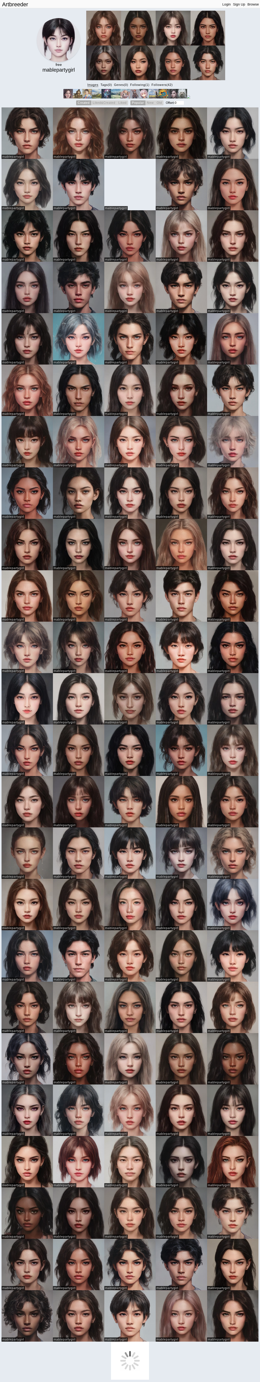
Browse (253, 4)
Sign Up (239, 4)
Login (226, 4)
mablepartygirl (13, 156)
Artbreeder (15, 4)
